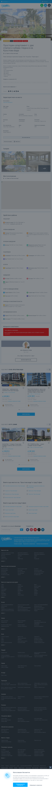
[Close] (50, 767)
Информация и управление (36, 785)
